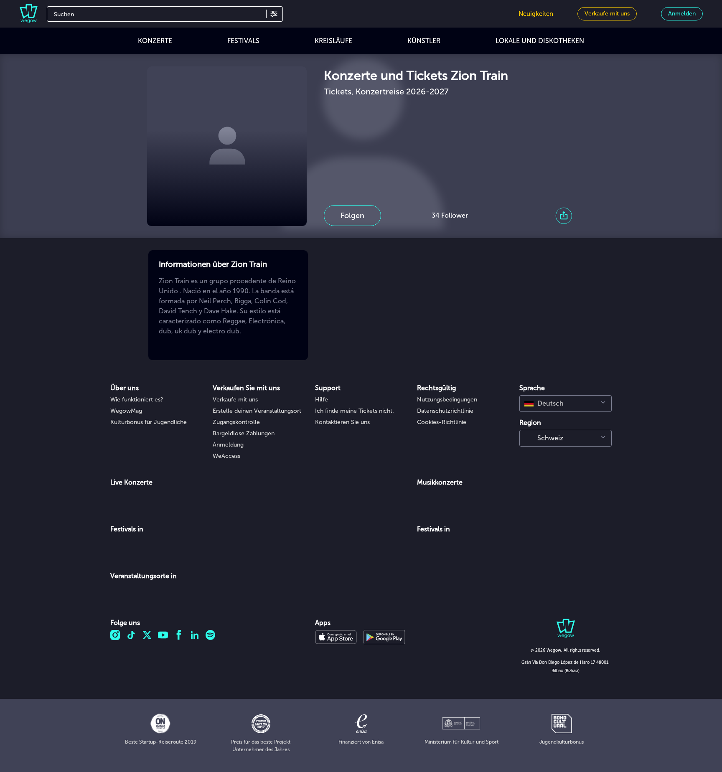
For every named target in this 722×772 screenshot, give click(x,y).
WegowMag (126, 410)
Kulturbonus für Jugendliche (148, 422)
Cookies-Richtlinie (441, 422)
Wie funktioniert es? (136, 399)
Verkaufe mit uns (235, 399)
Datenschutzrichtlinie (445, 410)
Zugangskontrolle (236, 422)
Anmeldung (228, 444)
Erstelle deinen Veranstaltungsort (257, 410)
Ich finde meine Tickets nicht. (354, 410)
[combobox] (565, 403)
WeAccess (226, 456)
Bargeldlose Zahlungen (244, 433)
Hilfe (321, 399)
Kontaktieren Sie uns (342, 422)
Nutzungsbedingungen (447, 399)
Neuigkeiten (536, 14)
